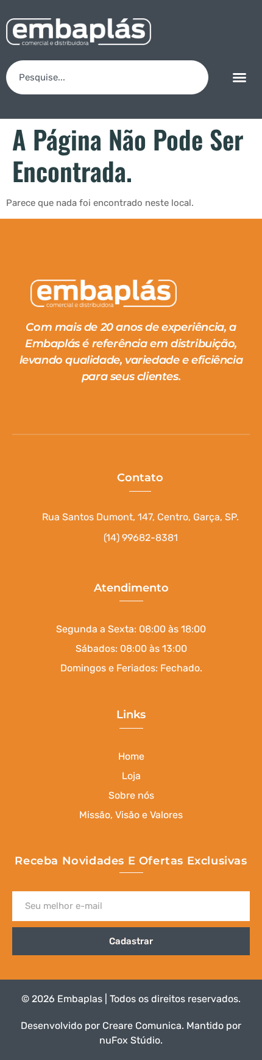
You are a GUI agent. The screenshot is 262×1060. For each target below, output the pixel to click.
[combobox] (107, 77)
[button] (239, 77)
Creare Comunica (142, 1025)
